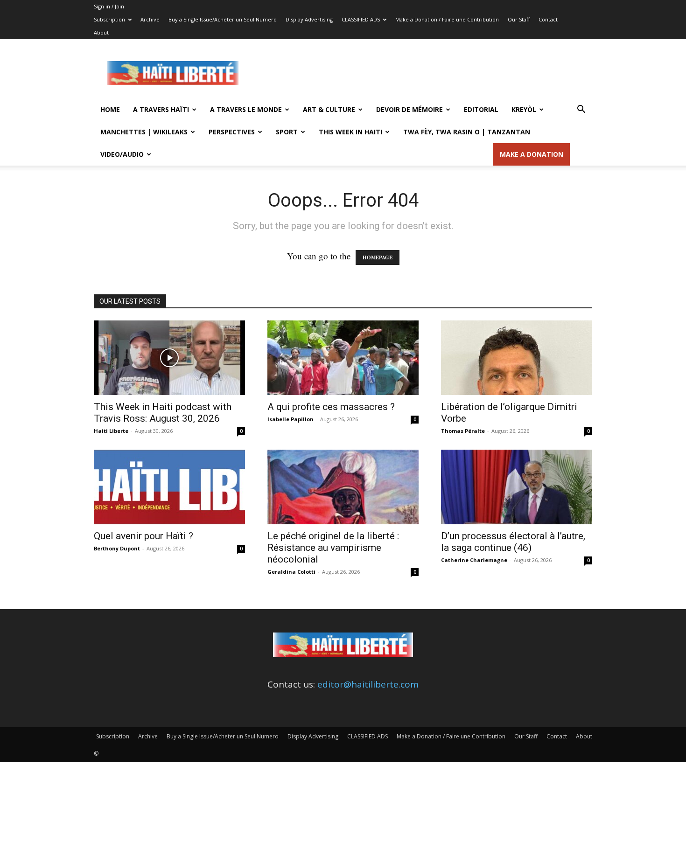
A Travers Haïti (161, 109)
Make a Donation (531, 154)
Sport (287, 131)
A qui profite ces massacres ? (331, 406)
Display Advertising (309, 19)
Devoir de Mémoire (409, 109)
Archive (150, 19)
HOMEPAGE (377, 257)
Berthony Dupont (117, 548)
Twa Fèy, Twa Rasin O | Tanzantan (466, 131)
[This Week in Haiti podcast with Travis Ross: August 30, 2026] (169, 357)
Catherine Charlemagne (474, 559)
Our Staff (519, 19)
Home (110, 109)
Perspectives (232, 131)
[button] (581, 110)
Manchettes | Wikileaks (144, 131)
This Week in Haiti (350, 131)
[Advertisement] (422, 73)
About (101, 32)
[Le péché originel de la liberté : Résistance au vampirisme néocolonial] (343, 487)
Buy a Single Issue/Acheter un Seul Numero (222, 19)
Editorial (481, 109)
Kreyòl (523, 109)
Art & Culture (329, 109)
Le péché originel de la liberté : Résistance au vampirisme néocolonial (333, 547)
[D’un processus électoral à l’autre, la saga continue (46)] (516, 487)
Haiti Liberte (111, 430)
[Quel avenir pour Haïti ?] (169, 487)
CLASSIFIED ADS (361, 19)
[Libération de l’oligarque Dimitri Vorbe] (516, 357)
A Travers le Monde (246, 109)
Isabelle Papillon (290, 419)
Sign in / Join (109, 6)
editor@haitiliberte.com (368, 684)
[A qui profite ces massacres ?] (343, 357)
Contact (548, 19)
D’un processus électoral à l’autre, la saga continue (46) (513, 541)
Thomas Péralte (463, 430)
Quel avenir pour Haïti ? (143, 536)
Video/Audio (122, 154)
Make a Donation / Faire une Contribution (447, 19)
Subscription (109, 19)
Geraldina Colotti (291, 571)
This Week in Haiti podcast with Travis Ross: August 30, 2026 (162, 412)
